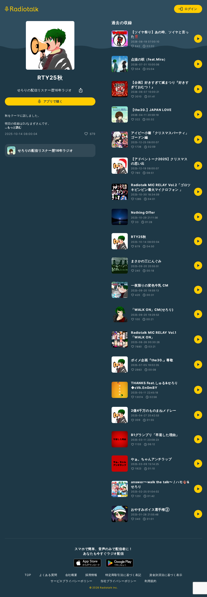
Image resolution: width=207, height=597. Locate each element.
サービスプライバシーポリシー (71, 581)
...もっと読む (13, 127)
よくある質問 (48, 575)
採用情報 (91, 575)
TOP (28, 575)
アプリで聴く (53, 101)
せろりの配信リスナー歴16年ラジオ (44, 90)
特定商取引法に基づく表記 (123, 575)
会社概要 (71, 575)
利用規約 (150, 581)
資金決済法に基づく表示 (165, 575)
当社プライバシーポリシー (118, 581)
